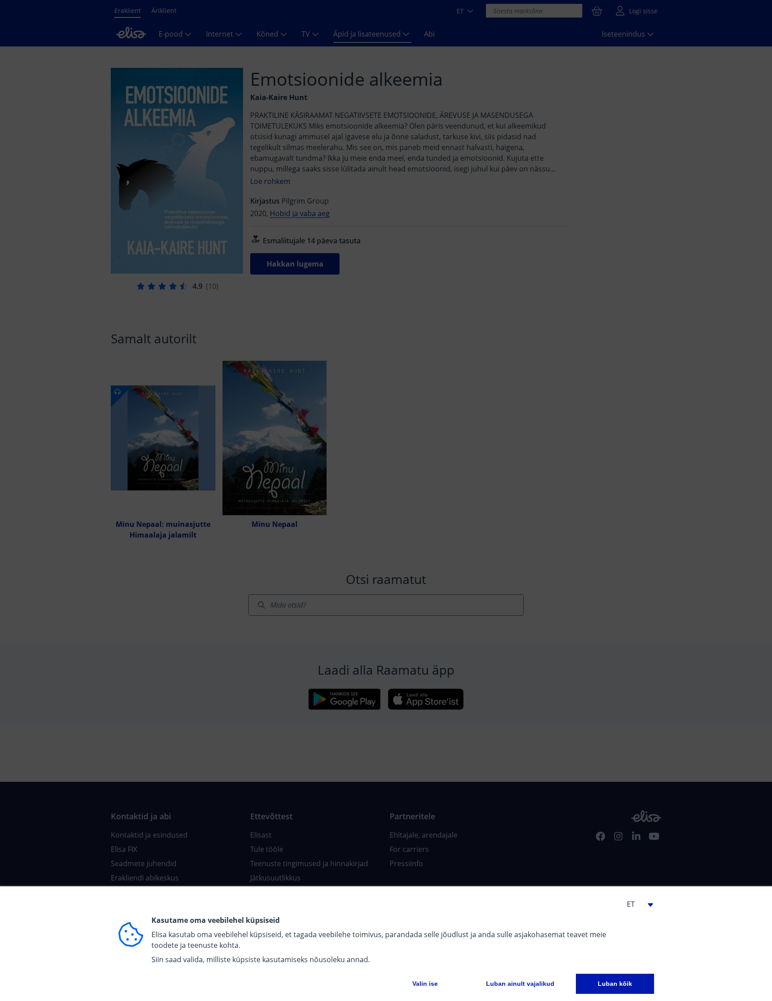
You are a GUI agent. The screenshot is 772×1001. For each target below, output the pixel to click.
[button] (636, 904)
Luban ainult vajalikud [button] (520, 983)
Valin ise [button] (425, 983)
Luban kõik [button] (615, 983)
